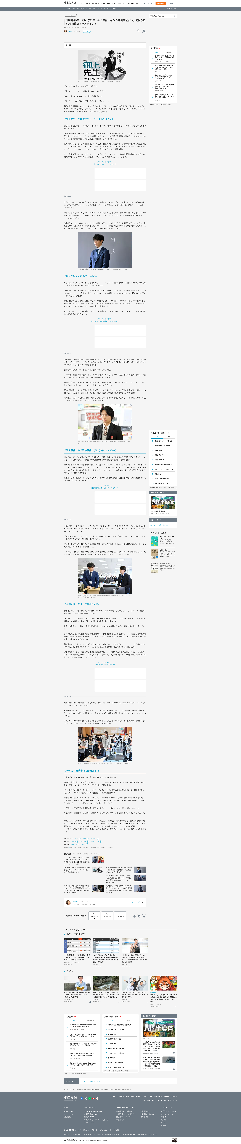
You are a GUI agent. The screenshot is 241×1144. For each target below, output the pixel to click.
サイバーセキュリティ (70, 1114)
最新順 (88, 3)
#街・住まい (166, 525)
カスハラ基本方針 (142, 1134)
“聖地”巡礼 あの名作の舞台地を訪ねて (165, 441)
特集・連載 (95, 3)
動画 (108, 3)
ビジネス (68, 9)
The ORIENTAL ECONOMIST (93, 1111)
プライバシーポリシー (88, 1134)
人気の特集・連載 (157, 433)
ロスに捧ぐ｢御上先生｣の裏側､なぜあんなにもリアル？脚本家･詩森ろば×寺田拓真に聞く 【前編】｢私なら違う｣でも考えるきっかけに (77, 889)
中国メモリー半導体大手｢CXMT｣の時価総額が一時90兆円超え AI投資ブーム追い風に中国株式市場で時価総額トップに (151, 1062)
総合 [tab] (157, 52)
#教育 (76, 838)
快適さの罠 (163, 550)
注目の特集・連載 (156, 492)
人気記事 (154, 48)
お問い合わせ (153, 1134)
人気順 (103, 3)
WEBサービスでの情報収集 (72, 1134)
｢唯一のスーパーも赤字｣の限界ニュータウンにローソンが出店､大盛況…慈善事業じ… (165, 86)
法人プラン (164, 1120)
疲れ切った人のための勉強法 (167, 537)
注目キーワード (155, 520)
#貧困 (84, 838)
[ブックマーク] (139, 31)
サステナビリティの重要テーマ (164, 469)
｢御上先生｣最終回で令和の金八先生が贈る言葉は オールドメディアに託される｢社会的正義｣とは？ (77, 870)
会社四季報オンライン (91, 1114)
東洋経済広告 (145, 1111)
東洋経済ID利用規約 (129, 1134)
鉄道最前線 (67, 1117)
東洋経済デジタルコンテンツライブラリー (96, 1120)
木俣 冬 (70, 31)
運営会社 (86, 1130)
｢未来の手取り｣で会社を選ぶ (163, 464)
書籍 (137, 3)
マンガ (114, 3)
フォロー (86, 31)
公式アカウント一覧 (105, 1130)
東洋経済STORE (89, 1117)
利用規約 (163, 1125)
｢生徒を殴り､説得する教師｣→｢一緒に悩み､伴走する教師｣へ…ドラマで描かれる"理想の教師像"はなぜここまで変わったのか (119, 879)
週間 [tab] (169, 436)
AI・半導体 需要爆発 (158, 511)
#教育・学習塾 (95, 841)
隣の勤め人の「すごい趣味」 (163, 445)
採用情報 (94, 1130)
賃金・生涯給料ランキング (162, 483)
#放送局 (73, 841)
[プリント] (144, 31)
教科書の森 (144, 1117)
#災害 (159, 525)
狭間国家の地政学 (165, 563)
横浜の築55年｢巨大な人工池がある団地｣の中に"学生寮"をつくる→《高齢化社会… (164, 76)
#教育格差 (94, 838)
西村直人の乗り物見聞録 (162, 478)
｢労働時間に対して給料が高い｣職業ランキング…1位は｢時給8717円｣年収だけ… (165, 57)
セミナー (121, 3)
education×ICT (68, 1111)
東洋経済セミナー (121, 1120)
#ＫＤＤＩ (153, 525)
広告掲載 (116, 1130)
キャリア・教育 (91, 9)
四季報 (130, 3)
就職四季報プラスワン (161, 455)
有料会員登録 (160, 3)
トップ (81, 3)
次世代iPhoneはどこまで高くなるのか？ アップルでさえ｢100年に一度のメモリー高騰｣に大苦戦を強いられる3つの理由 (152, 1046)
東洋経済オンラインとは (157, 16)
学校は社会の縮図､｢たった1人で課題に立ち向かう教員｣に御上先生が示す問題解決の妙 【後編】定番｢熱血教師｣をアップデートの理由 (77, 861)
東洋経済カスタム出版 (147, 1114)
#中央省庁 (83, 841)
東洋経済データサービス (123, 1117)
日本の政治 (158, 474)
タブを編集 (173, 9)
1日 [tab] (157, 436)
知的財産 (100, 1134)
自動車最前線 (159, 450)
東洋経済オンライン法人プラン (125, 1111)
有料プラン (164, 1117)
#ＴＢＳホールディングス (78, 844)
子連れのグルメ (159, 460)
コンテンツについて (167, 1114)
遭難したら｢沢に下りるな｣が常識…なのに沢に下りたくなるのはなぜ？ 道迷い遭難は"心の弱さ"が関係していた (106, 995)
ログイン (172, 3)
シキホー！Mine (89, 1123)
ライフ (100, 9)
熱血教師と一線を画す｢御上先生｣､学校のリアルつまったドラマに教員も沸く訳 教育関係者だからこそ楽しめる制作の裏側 (119, 889)
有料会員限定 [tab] (169, 52)
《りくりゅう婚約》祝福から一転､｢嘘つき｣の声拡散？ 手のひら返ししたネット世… (164, 67)
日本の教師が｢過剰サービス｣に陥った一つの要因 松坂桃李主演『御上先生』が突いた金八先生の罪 (119, 870)
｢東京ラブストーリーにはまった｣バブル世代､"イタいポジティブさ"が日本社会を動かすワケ (135, 995)
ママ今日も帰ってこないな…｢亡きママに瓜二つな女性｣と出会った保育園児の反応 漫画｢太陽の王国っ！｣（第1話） (163, 998)
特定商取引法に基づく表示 (113, 1134)
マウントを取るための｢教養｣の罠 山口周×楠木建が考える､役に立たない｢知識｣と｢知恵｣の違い (77, 995)
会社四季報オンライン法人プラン (126, 1114)
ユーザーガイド (165, 1123)
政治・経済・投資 (78, 9)
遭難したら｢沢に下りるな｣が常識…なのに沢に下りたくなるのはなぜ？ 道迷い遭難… (165, 96)
